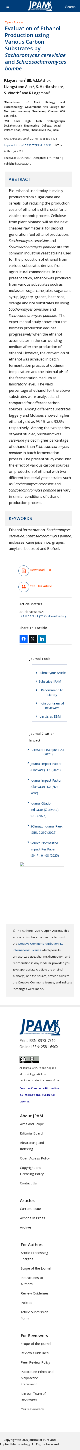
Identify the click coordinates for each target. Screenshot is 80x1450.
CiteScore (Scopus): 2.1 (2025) (48, 752)
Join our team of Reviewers (52, 705)
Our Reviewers (32, 1409)
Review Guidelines (35, 1293)
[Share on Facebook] (24, 639)
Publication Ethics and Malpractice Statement (37, 1377)
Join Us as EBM (50, 716)
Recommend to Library (52, 692)
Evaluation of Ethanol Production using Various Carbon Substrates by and (35, 48)
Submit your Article (52, 673)
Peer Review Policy (35, 1362)
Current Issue (30, 1208)
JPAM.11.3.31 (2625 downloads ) (43, 616)
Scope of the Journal (36, 1268)
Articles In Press (32, 1218)
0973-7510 (47, 1040)
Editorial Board (31, 1133)
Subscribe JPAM (50, 681)
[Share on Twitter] (33, 639)
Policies (26, 1302)
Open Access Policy (35, 1158)
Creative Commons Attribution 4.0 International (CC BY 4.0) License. (39, 1094)
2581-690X (49, 1046)
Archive (25, 1227)
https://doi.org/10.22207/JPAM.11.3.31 (28, 145)
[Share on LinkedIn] (42, 639)
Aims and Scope (32, 1124)
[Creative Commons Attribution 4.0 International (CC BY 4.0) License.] (29, 1061)
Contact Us (28, 1183)
